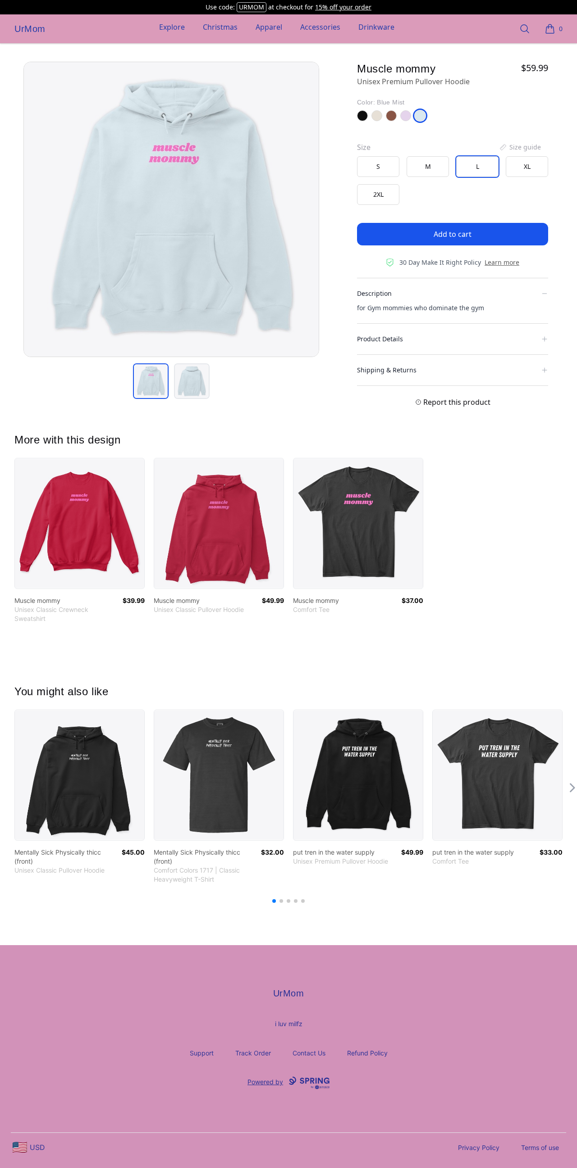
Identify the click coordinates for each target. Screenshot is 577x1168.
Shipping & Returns (387, 370)
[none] (520, 147)
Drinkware (376, 27)
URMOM (251, 7)
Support (202, 1053)
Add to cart (453, 234)
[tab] (151, 381)
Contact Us (309, 1053)
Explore (172, 27)
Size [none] (364, 147)
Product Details (380, 339)
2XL (378, 194)
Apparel (269, 27)
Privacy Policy (478, 1147)
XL (527, 166)
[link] (79, 523)
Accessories (320, 27)
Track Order (253, 1053)
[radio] (378, 166)
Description (374, 293)
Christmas (220, 27)
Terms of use (540, 1147)
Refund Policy (367, 1053)
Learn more (502, 262)
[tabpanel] (171, 209)
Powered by (265, 1082)
